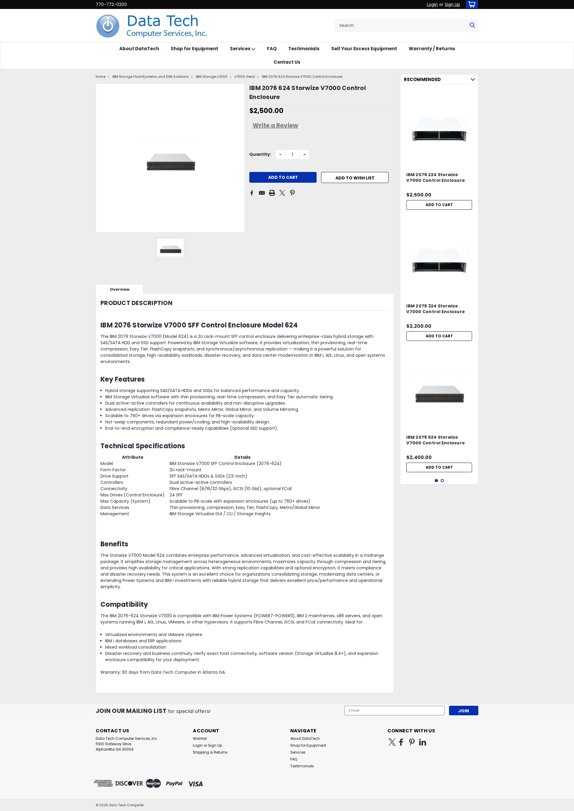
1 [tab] (436, 480)
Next (473, 79)
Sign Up (452, 4)
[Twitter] (282, 193)
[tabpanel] (439, 150)
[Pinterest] (292, 193)
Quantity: (260, 154)
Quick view (439, 159)
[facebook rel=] (401, 742)
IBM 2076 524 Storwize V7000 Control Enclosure (435, 440)
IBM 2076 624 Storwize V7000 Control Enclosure (302, 76)
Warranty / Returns (432, 48)
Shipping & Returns (210, 752)
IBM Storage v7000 (212, 76)
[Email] (262, 193)
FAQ (272, 48)
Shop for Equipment (194, 48)
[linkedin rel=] (422, 742)
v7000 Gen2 (244, 76)
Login (432, 4)
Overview (119, 289)
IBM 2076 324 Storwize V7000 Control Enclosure (435, 309)
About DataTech (139, 48)
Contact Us (287, 62)
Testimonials (304, 48)
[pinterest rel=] (412, 742)
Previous (467, 79)
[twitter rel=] (392, 742)
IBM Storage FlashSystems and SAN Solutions (150, 76)
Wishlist (200, 738)
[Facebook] (252, 193)
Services (240, 48)
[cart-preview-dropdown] (470, 4)
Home (101, 76)
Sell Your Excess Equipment (364, 48)
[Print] (272, 193)
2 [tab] (442, 480)
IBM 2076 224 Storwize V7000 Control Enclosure (435, 177)
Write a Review (275, 125)
